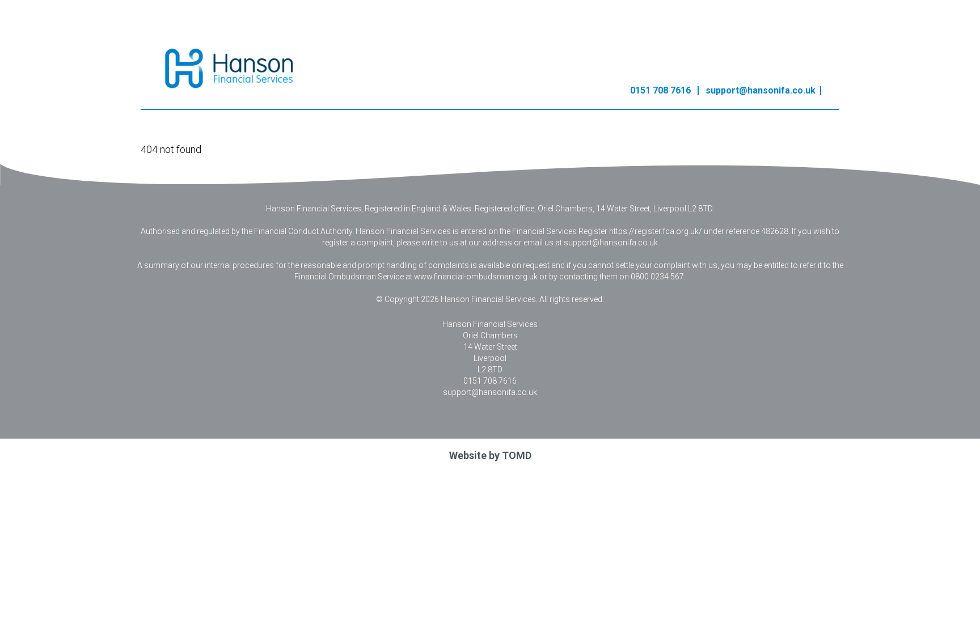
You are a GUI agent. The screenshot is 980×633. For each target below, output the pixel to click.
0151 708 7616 (660, 90)
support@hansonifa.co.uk (761, 90)
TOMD (516, 455)
